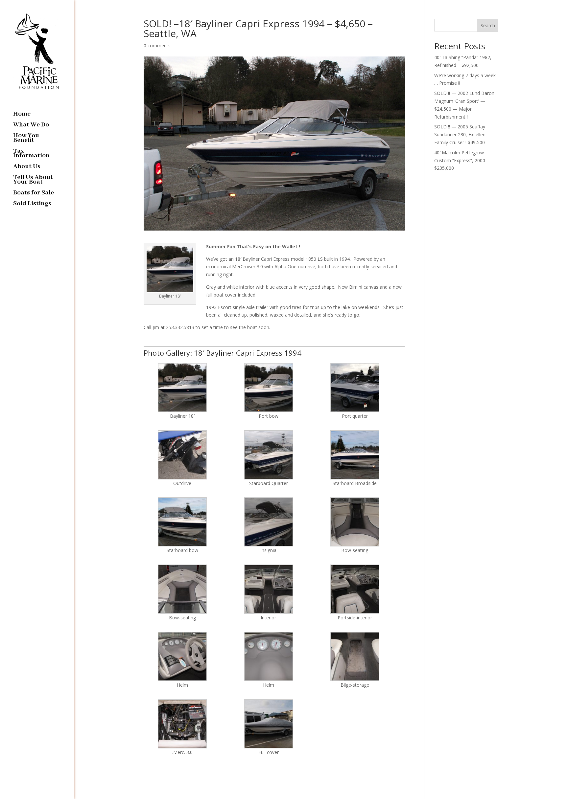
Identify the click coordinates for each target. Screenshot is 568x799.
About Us (26, 167)
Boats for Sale (33, 193)
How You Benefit (26, 138)
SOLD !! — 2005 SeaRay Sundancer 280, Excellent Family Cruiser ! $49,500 (460, 134)
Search (488, 25)
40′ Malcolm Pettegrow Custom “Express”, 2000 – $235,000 (461, 160)
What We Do (31, 125)
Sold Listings (32, 204)
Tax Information (31, 154)
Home (22, 115)
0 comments (157, 45)
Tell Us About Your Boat (33, 180)
